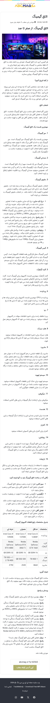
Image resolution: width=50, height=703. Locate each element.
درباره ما (25, 691)
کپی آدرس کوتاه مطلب (25, 667)
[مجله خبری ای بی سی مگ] (25, 5)
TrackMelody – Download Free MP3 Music (29, 686)
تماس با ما (8, 686)
